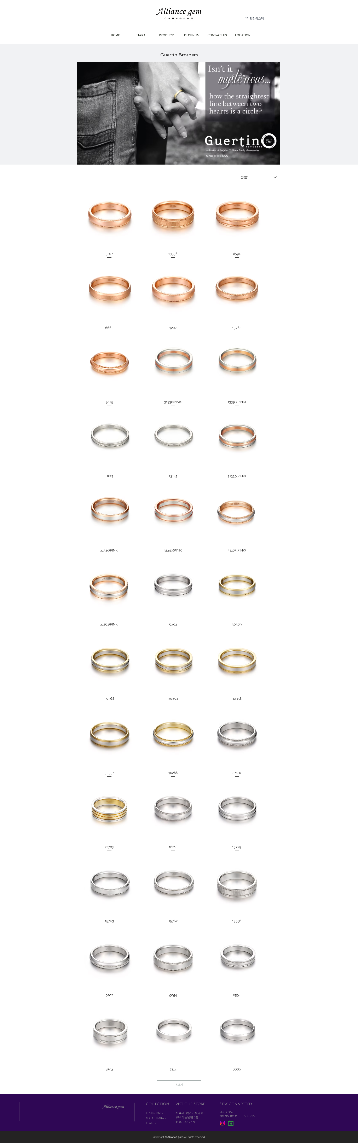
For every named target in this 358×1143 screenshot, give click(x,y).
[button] (166, 35)
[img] (231, 1123)
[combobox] (258, 177)
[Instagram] (222, 1123)
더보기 (178, 1084)
